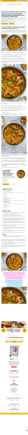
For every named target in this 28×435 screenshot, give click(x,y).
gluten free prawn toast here (21, 158)
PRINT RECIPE (5, 184)
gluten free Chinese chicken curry (14, 246)
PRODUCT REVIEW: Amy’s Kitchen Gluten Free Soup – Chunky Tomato (17, 330)
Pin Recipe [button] (11, 23)
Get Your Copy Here (21, 0)
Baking (9, 405)
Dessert (14, 405)
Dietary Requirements (10, 11)
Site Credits (3, 413)
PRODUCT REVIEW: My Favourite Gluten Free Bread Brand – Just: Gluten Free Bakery (10, 330)
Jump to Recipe (4, 23)
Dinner (19, 405)
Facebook (6, 243)
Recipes (5, 11)
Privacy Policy (17, 413)
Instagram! (13, 243)
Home (2, 11)
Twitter (10, 243)
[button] (10, 184)
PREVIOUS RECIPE (3, 330)
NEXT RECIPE (24, 330)
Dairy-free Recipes (17, 11)
